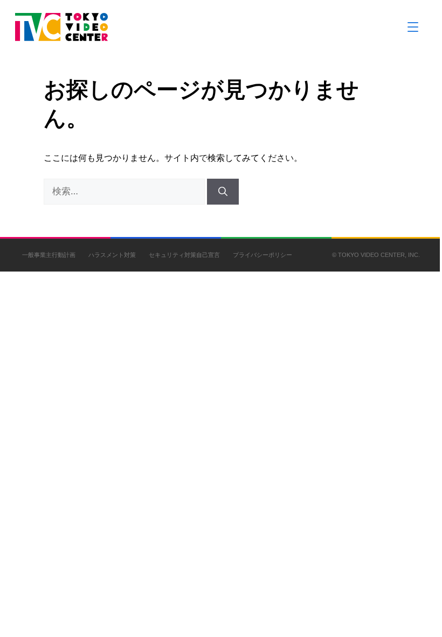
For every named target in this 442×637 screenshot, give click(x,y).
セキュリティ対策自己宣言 (184, 255)
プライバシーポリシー (262, 255)
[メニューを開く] (413, 27)
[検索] (223, 192)
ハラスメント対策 (112, 255)
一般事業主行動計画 (48, 255)
